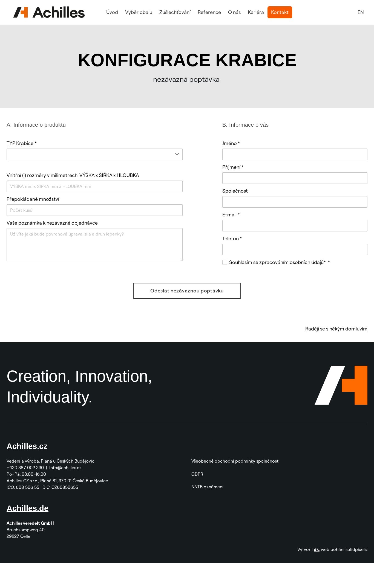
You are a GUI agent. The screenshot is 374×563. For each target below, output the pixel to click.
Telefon (232, 238)
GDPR (197, 474)
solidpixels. (356, 549)
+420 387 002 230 (25, 467)
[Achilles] (49, 12)
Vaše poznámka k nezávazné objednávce (52, 223)
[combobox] (95, 154)
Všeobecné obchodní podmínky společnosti (235, 461)
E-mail (231, 214)
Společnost (235, 191)
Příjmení (233, 167)
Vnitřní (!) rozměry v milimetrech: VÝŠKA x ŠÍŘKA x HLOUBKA (73, 175)
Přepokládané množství (33, 199)
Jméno (231, 143)
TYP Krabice (22, 143)
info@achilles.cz (66, 467)
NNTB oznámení (207, 486)
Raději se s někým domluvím (336, 329)
